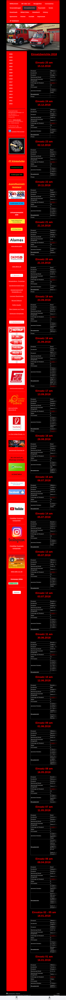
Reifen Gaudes (16, 305)
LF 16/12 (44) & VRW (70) (57, 83)
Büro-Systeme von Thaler (16, 309)
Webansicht (57, 995)
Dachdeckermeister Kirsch (16, 285)
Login (58, 993)
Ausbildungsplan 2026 (16, 174)
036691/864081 (17, 120)
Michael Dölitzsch (17, 300)
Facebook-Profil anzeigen (17, 131)
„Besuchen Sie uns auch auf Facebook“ (16, 483)
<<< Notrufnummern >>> (16, 322)
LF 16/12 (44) (53, 613)
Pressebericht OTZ (55, 431)
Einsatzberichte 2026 (16, 167)
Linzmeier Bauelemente (17, 296)
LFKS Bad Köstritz (16, 229)
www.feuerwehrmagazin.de (17, 388)
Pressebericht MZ (54, 386)
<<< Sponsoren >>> (17, 275)
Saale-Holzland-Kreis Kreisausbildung (16, 221)
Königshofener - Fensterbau (17, 281)
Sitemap (18, 993)
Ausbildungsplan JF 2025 (16, 203)
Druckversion (11, 993)
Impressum (17, 592)
